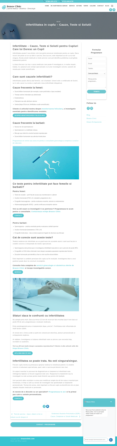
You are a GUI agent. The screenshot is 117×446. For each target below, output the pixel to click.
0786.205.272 (51, 1)
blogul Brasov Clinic (21, 348)
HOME (47, 6)
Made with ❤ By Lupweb (19, 441)
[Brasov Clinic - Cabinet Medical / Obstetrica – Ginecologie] (18, 7)
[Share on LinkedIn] (47, 406)
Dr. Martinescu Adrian (59, 6)
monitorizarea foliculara (52, 109)
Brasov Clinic (92, 118)
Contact (100, 6)
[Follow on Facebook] (110, 9)
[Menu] (112, 5)
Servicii (72, 6)
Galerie (93, 6)
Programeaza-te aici (57, 392)
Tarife (85, 6)
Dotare (79, 6)
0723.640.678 (67, 1)
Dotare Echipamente (94, 122)
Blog (107, 6)
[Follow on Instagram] (113, 9)
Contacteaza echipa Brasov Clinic (46, 211)
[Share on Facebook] (44, 406)
